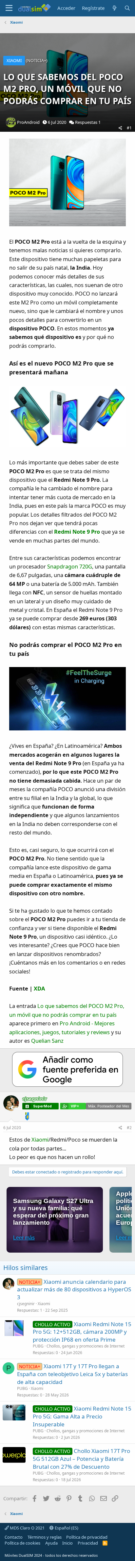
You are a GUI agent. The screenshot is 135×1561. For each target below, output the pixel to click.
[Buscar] (127, 8)
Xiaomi (39, 1139)
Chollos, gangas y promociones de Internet (86, 1346)
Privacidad (88, 1543)
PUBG (38, 1346)
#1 (129, 128)
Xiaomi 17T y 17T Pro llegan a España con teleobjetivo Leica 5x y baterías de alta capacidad (72, 1374)
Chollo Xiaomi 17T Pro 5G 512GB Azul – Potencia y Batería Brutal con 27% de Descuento (81, 1458)
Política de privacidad (86, 1537)
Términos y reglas (45, 1537)
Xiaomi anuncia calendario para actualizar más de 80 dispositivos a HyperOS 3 (74, 1289)
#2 (129, 1127)
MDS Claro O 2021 (27, 1528)
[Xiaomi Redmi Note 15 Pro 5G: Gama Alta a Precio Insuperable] (14, 1412)
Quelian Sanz (47, 1040)
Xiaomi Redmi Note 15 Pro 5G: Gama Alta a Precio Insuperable (82, 1416)
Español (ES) (66, 1528)
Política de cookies (22, 1543)
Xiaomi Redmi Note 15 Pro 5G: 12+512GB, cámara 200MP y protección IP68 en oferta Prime (82, 1332)
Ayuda (51, 1543)
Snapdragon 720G (69, 566)
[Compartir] (120, 128)
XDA (39, 988)
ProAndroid (28, 122)
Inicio (67, 1543)
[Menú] (9, 8)
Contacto (14, 1537)
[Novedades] (114, 8)
